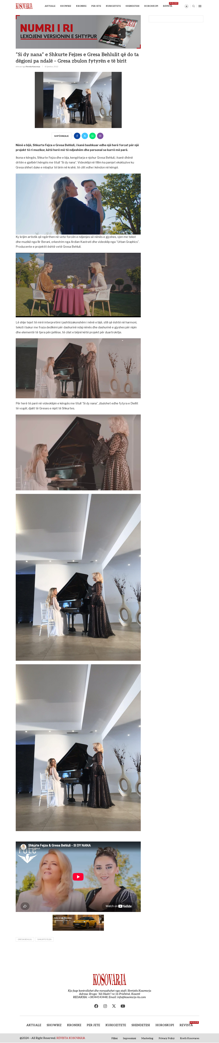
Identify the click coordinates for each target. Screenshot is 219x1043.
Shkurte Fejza (44, 939)
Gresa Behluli (25, 939)
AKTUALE (50, 6)
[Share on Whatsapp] (92, 136)
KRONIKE (81, 6)
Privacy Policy (167, 1038)
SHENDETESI (132, 6)
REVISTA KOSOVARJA (70, 1038)
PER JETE (96, 6)
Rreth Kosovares (189, 1038)
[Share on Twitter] (85, 136)
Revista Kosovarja (33, 66)
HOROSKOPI (151, 6)
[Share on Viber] (100, 136)
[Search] (193, 6)
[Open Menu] (199, 6)
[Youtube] (123, 1006)
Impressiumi (129, 1038)
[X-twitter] (114, 1006)
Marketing (147, 1038)
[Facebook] (96, 1006)
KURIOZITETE (113, 6)
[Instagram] (105, 1006)
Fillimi (114, 1038)
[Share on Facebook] (77, 136)
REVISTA (167, 4)
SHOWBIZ (65, 6)
